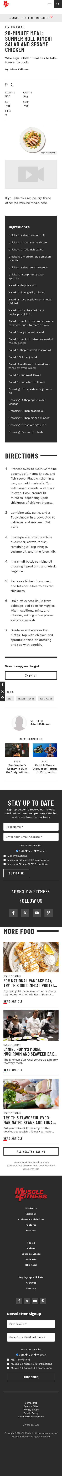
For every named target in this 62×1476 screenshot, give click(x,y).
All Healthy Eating (31, 1151)
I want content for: (31, 845)
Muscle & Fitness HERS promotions (28, 860)
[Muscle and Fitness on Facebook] (13, 913)
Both (21, 851)
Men (30, 851)
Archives (31, 1282)
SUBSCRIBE (16, 873)
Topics (31, 1242)
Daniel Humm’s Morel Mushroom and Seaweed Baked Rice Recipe (30, 1053)
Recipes (31, 1230)
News (17, 761)
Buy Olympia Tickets (31, 1277)
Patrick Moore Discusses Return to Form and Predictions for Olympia (45, 772)
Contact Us (31, 1403)
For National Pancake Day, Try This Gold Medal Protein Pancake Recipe (29, 985)
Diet (10, 698)
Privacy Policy (31, 1409)
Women (41, 851)
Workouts (31, 1208)
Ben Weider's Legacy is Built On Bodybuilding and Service (17, 770)
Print (33, 675)
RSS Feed (31, 1264)
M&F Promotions (17, 855)
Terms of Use (31, 1406)
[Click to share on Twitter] (2, 691)
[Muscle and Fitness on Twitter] (25, 913)
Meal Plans (46, 698)
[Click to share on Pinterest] (2, 698)
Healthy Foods (26, 698)
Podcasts (31, 1259)
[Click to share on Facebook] (2, 685)
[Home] (6, 6)
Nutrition (31, 1213)
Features (31, 1224)
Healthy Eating (14, 27)
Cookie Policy (31, 1413)
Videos (31, 1248)
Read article (13, 1001)
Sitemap (31, 1288)
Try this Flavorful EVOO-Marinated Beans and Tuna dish (28, 1122)
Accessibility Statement (31, 1416)
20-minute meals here (30, 203)
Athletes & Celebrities (31, 1219)
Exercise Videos (31, 1253)
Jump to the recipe (29, 18)
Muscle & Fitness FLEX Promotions (27, 864)
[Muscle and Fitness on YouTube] (37, 913)
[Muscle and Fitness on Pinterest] (48, 913)
